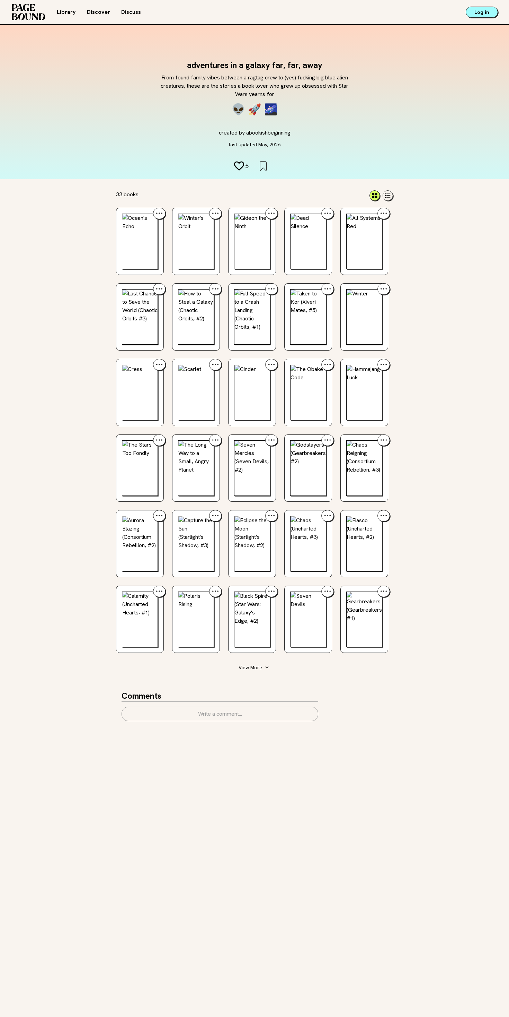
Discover (98, 12)
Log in (481, 12)
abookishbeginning (268, 132)
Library (66, 12)
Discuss (131, 12)
